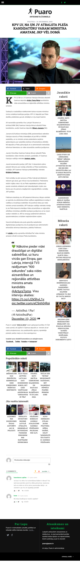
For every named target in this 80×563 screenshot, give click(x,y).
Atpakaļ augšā (67, 556)
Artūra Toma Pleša (33, 100)
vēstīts (10, 233)
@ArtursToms (21, 291)
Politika (31, 22)
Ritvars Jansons (38, 128)
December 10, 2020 (24, 318)
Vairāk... (31, 530)
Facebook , (10, 341)
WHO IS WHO (21, 325)
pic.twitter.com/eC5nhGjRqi (31, 303)
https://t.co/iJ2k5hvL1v (28, 299)
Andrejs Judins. (30, 158)
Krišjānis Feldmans (12, 172)
